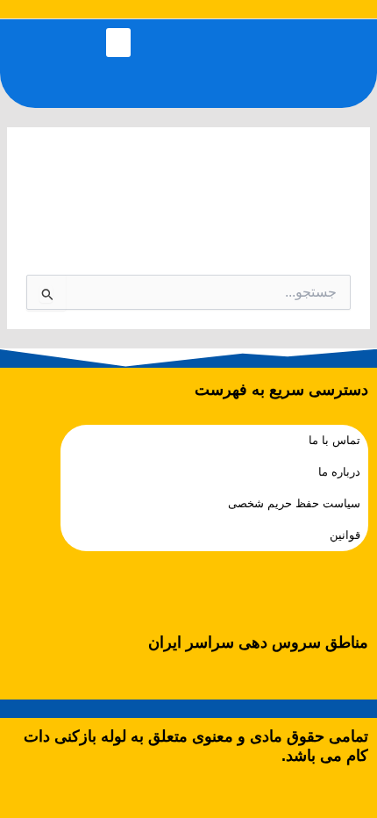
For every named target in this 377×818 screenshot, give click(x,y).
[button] (118, 42)
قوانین (345, 535)
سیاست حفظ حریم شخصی (294, 503)
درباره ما (339, 471)
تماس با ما (334, 440)
